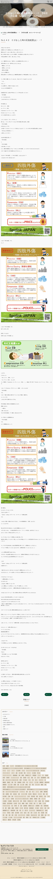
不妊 (39, 812)
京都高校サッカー (28, 775)
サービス (4, 770)
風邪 (12, 782)
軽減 (48, 777)
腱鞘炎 (42, 784)
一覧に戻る (26, 694)
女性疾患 (24, 777)
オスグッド (7, 798)
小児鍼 (9, 796)
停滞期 (40, 803)
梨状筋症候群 (13, 810)
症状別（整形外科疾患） (5, 689)
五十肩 (38, 777)
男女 (41, 805)
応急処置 (46, 775)
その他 (10, 689)
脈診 (39, 798)
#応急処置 (26, 705)
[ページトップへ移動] (50, 849)
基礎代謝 (35, 798)
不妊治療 (42, 812)
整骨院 (27, 817)
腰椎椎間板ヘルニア (6, 810)
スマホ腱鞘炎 (43, 817)
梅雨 (37, 796)
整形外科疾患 (47, 782)
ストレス (37, 791)
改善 (21, 777)
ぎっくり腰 (22, 784)
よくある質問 (18, 770)
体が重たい (41, 796)
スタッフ (13, 770)
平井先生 (8, 812)
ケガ (43, 775)
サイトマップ (31, 866)
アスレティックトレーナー (7, 775)
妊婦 (12, 796)
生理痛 (41, 791)
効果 (19, 775)
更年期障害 (37, 805)
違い (30, 817)
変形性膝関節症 (43, 777)
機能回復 (4, 782)
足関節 (15, 784)
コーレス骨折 (5, 817)
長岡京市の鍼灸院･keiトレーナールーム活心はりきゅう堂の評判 (37, 789)
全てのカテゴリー (6, 714)
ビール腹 (35, 812)
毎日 (28, 812)
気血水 (27, 803)
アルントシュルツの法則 (18, 817)
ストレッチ (43, 798)
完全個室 (18, 819)
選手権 (15, 805)
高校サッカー (5, 728)
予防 (15, 782)
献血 (17, 810)
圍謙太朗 (9, 819)
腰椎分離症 (45, 791)
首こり (33, 791)
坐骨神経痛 (19, 782)
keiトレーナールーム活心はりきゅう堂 (12, 791)
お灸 (30, 791)
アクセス (23, 770)
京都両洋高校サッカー (40, 810)
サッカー (4, 812)
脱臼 (34, 803)
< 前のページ (4, 694)
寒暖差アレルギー (31, 805)
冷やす (21, 812)
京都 (46, 812)
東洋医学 (8, 777)
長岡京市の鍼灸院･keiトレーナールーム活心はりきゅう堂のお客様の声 (14, 789)
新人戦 (24, 782)
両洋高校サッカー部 (36, 817)
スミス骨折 (10, 817)
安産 (27, 791)
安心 (12, 805)
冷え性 (29, 796)
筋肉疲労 (8, 782)
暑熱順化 (31, 798)
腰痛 (32, 777)
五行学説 (30, 803)
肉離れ (27, 784)
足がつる (26, 810)
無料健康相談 (15, 775)
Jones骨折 (15, 803)
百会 (30, 784)
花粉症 (13, 812)
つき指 (48, 796)
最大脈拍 (4, 803)
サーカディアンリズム (6, 805)
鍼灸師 (23, 775)
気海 (33, 784)
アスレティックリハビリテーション (20, 796)
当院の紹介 (5, 718)
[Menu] (51, 1)
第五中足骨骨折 (9, 803)
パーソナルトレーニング (15, 777)
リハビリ (39, 775)
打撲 (31, 812)
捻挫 (18, 784)
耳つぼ (19, 803)
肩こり (29, 777)
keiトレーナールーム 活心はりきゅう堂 (21, 798)
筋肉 (21, 805)
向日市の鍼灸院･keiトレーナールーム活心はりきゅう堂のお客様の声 (35, 768)
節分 (20, 810)
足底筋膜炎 (25, 805)
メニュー (8, 770)
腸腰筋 (23, 803)
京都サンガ (4, 819)
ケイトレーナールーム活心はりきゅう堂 (32, 770)
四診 (45, 796)
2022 (27, 782)
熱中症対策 (33, 796)
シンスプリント (22, 791)
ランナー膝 (36, 782)
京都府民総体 (46, 805)
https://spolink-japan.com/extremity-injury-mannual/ (10, 599)
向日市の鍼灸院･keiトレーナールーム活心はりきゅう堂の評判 (13, 768)
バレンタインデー (32, 810)
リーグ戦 (44, 803)
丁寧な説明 (14, 819)
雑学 (4, 726)
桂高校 (46, 810)
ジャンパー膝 (10, 784)
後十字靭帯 (17, 812)
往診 (3, 791)
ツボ (35, 777)
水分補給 (12, 798)
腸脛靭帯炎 (41, 782)
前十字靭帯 (4, 796)
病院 (24, 817)
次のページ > (48, 694)
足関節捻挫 (34, 775)
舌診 (3, 798)
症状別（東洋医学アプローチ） (9, 724)
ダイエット (31, 782)
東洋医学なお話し (6, 720)
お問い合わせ (43, 770)
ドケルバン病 (37, 784)
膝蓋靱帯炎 (4, 784)
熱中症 (4, 777)
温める (25, 812)
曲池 (45, 784)
